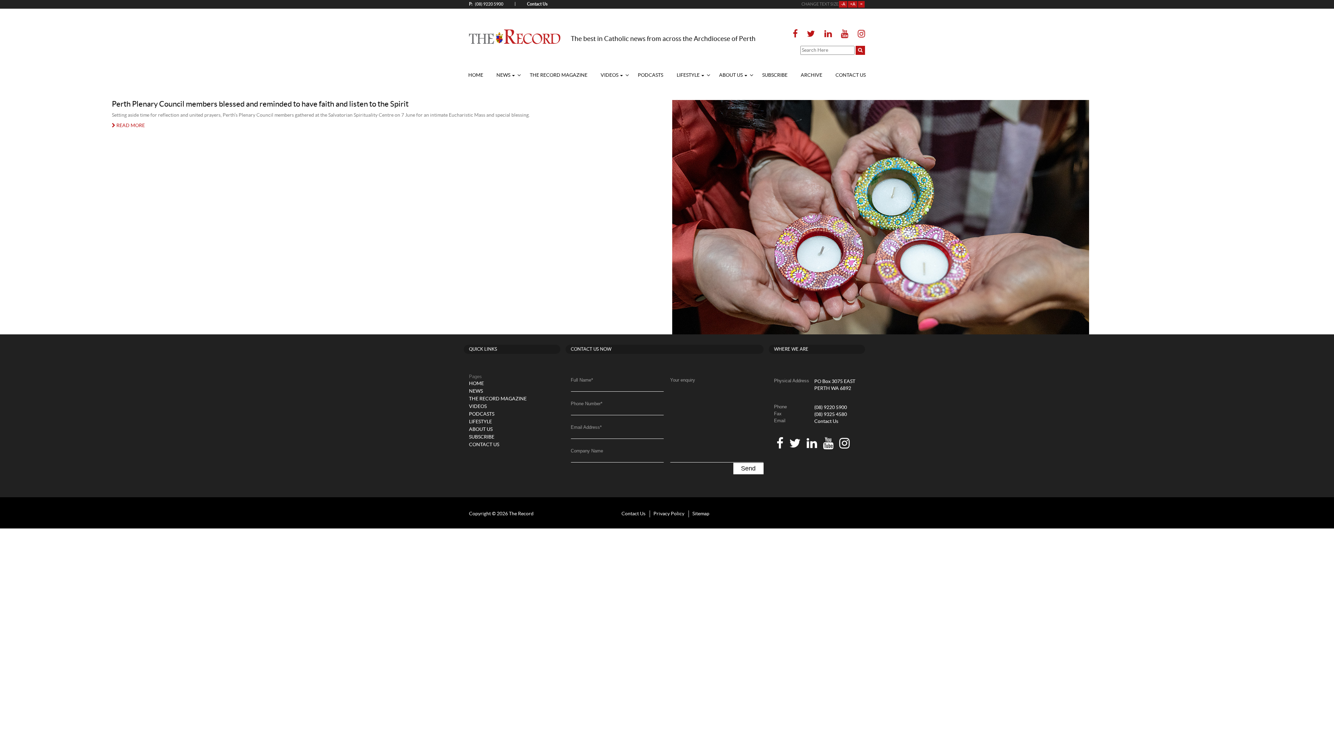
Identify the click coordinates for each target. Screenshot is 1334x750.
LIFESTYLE (689, 75)
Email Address (586, 427)
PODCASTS (650, 75)
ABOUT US (731, 75)
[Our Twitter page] (811, 34)
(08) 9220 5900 (486, 4)
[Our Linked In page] (828, 34)
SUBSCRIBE (775, 75)
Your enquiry (682, 380)
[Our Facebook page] (797, 34)
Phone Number (586, 403)
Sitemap (700, 513)
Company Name (587, 450)
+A (852, 4)
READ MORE (130, 125)
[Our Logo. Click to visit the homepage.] (514, 36)
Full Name (582, 380)
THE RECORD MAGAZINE (558, 75)
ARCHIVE (811, 75)
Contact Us (826, 421)
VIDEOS (610, 75)
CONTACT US (850, 75)
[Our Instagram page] (859, 34)
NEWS (503, 75)
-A (843, 4)
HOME (475, 75)
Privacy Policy (668, 513)
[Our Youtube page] (845, 34)
